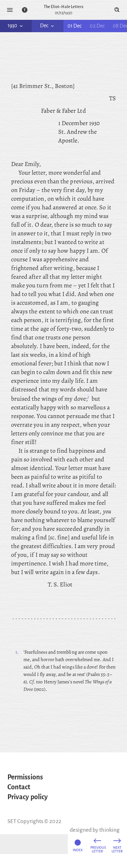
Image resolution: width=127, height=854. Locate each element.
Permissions (25, 777)
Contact (19, 787)
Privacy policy (27, 797)
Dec (44, 25)
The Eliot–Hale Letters (64, 7)
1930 (12, 25)
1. (16, 652)
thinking (109, 830)
